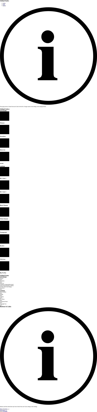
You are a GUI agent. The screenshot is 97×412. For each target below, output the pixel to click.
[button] (4, 408)
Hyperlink (5, 411)
